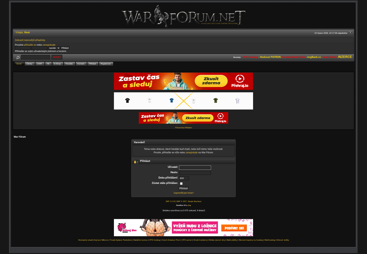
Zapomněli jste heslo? (184, 193)
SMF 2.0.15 (170, 201)
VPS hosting (154, 240)
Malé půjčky (232, 240)
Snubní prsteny (200, 240)
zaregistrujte (49, 45)
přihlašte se (30, 45)
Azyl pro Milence (101, 240)
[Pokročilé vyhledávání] (17, 57)
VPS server (187, 240)
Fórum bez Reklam (183, 128)
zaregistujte (192, 152)
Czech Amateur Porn (171, 240)
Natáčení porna (140, 240)
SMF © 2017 (182, 201)
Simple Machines (194, 201)
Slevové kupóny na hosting (251, 240)
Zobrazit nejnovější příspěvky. (30, 40)
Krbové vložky (283, 240)
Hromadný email (85, 240)
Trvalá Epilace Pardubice (121, 240)
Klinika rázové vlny (217, 240)
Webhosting (270, 240)
